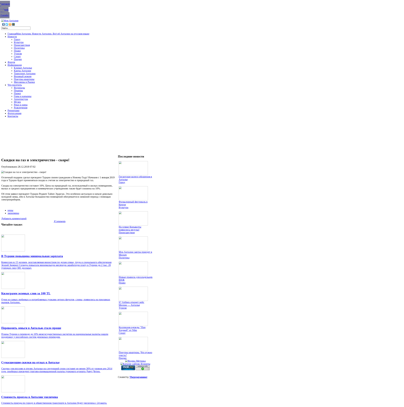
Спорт (122, 333)
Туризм (123, 308)
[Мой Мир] (13, 24)
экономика (13, 213)
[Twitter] (7, 24)
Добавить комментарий (14, 218)
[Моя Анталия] (9, 20)
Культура (123, 207)
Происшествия (127, 232)
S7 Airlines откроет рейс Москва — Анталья (131, 303)
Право (122, 282)
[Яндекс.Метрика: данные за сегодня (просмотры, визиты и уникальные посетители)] (135, 361)
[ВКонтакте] (3, 24)
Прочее (123, 358)
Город (122, 182)
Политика (124, 257)
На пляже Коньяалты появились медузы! (130, 228)
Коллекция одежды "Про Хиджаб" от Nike (132, 329)
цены (10, 210)
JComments (59, 221)
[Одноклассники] (10, 24)
